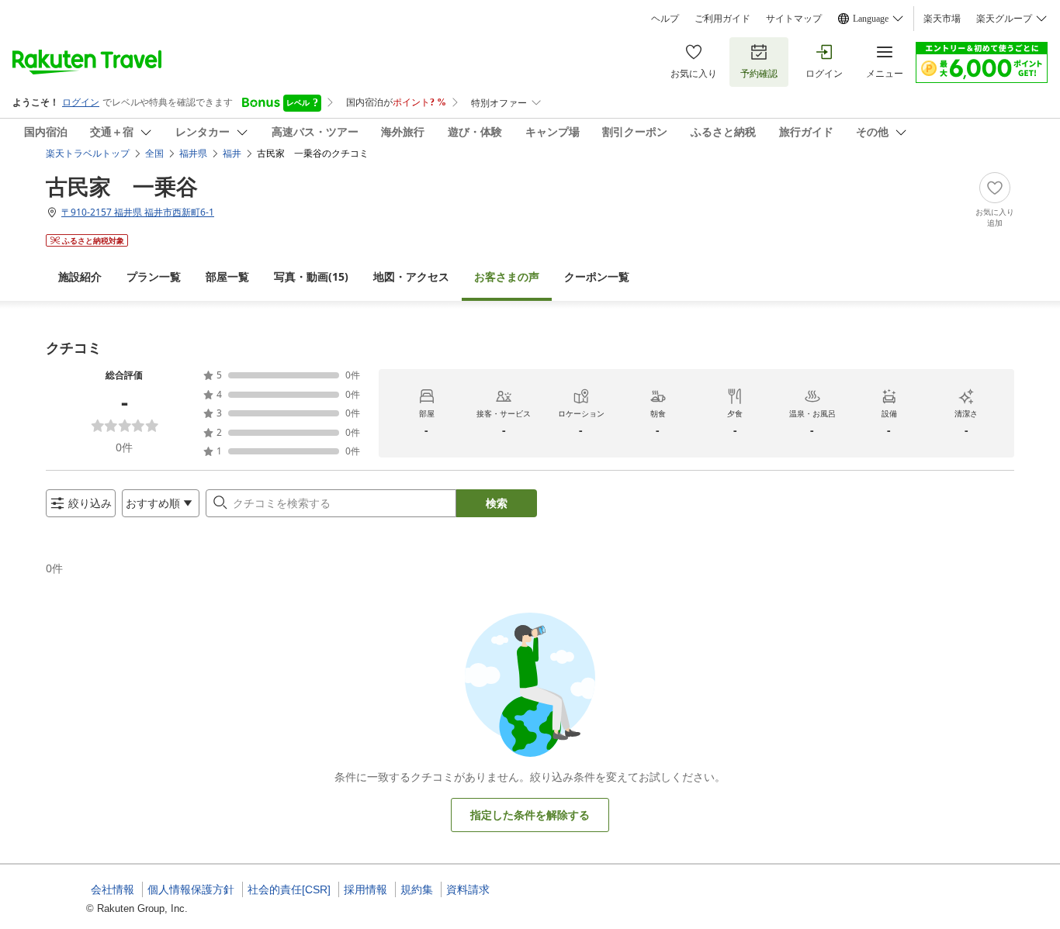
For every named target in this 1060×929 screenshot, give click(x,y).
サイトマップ (794, 18)
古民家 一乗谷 (122, 186)
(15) (311, 276)
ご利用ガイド (722, 18)
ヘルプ (665, 18)
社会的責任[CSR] (289, 889)
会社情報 (112, 889)
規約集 (416, 889)
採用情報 (365, 889)
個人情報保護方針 (190, 889)
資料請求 (468, 889)
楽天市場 (942, 18)
